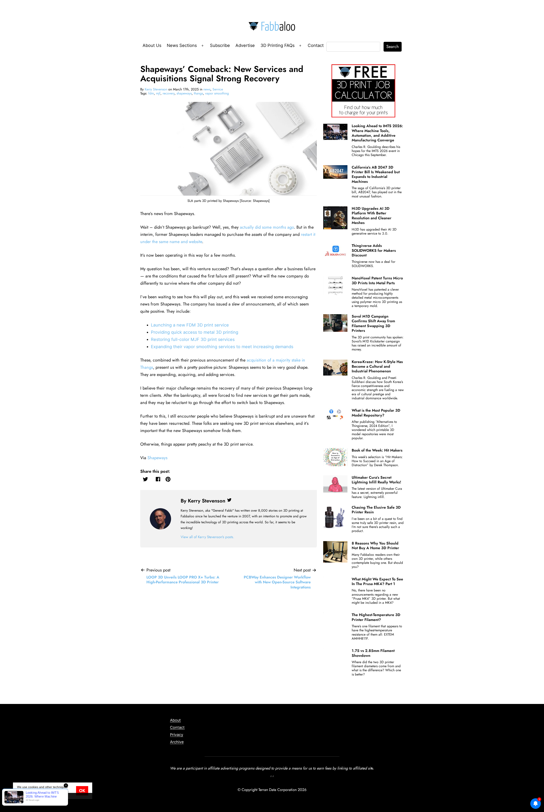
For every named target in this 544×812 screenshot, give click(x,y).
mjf (158, 93)
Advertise (245, 45)
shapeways (184, 93)
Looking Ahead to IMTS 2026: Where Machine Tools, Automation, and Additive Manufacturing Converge (377, 133)
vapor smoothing (217, 93)
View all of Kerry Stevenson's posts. (207, 536)
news (206, 89)
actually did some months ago (267, 227)
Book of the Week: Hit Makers (377, 450)
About (175, 720)
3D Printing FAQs (278, 45)
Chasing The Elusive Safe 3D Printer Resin (376, 510)
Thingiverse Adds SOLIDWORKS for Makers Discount (374, 250)
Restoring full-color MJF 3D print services (193, 339)
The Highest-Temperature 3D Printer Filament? (376, 617)
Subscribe (220, 45)
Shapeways (157, 458)
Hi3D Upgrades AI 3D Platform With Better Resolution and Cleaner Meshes (371, 215)
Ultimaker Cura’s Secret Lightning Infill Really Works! (376, 480)
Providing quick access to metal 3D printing (194, 332)
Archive (177, 742)
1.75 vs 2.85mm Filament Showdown (373, 653)
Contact (316, 45)
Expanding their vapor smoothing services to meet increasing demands (222, 346)
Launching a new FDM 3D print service (190, 325)
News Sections (182, 45)
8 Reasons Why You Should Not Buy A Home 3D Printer (375, 545)
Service (217, 89)
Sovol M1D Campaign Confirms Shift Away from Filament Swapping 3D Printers (373, 323)
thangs (198, 93)
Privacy (176, 734)
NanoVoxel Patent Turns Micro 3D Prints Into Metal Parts (377, 280)
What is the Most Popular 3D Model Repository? (376, 413)
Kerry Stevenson (156, 89)
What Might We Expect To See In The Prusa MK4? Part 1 (377, 581)
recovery (168, 93)
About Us (152, 45)
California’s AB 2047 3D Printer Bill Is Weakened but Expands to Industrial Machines (376, 174)
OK (82, 791)
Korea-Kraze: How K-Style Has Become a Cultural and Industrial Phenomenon (377, 366)
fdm (151, 93)
